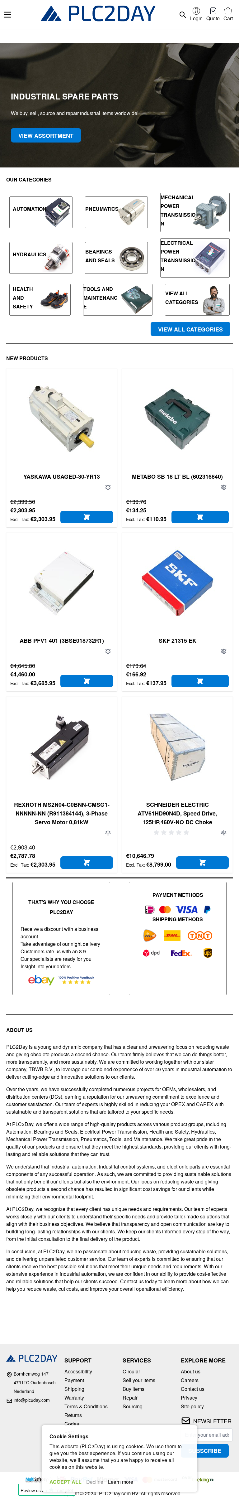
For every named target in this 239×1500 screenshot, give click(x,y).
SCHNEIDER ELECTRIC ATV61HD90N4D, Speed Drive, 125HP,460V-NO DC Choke (177, 813)
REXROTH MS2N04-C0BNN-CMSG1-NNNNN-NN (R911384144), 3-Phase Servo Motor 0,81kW (62, 813)
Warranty (74, 1397)
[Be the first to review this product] (172, 832)
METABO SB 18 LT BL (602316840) (177, 476)
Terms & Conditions (86, 1406)
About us (190, 1371)
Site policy (192, 1406)
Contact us (192, 1388)
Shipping (74, 1388)
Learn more (120, 1481)
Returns (73, 1415)
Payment (74, 1380)
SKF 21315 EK (177, 640)
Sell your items (139, 1380)
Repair (130, 1397)
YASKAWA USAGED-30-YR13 (61, 476)
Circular (131, 1371)
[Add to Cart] (86, 517)
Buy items (133, 1388)
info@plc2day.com (32, 1400)
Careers (190, 1380)
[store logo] (98, 14)
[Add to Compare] (108, 487)
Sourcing (133, 1406)
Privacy (189, 1397)
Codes (71, 1423)
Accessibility (78, 1371)
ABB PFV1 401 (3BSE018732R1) (62, 640)
